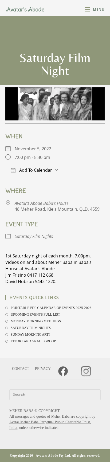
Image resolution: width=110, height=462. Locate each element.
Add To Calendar (35, 170)
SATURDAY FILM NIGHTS (31, 328)
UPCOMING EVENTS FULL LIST (35, 314)
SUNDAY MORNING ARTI (30, 334)
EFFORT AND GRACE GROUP (33, 341)
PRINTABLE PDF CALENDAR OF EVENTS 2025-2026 (51, 308)
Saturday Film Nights (34, 236)
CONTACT (20, 369)
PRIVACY (43, 369)
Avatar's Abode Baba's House (42, 203)
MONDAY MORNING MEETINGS (36, 321)
